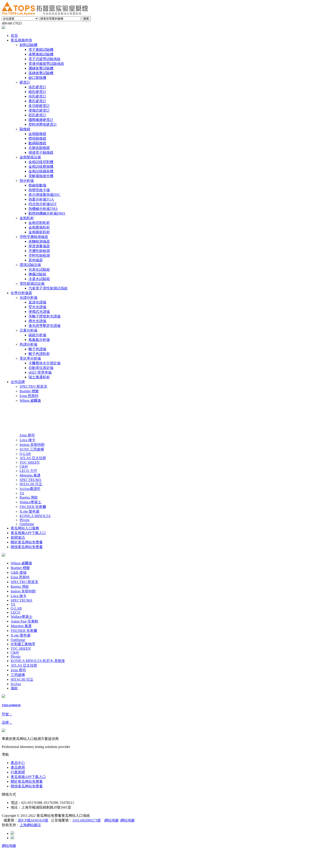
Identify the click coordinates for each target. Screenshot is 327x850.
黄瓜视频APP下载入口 (28, 777)
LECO (15, 612)
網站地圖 (111, 820)
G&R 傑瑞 (18, 572)
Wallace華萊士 (21, 617)
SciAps (16, 684)
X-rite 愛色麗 (20, 635)
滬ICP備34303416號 (33, 820)
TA (13, 604)
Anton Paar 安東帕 (24, 621)
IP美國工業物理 (23, 644)
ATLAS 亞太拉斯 (24, 665)
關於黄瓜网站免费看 (27, 781)
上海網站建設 (30, 825)
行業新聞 (18, 772)
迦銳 (14, 688)
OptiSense (18, 640)
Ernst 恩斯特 (20, 577)
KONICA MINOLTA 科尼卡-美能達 (38, 661)
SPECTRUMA (21, 600)
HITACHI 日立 (22, 679)
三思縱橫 (18, 675)
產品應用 (18, 767)
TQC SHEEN (21, 648)
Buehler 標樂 (20, 568)
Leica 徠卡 (18, 596)
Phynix (16, 656)
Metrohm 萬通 (21, 626)
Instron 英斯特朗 (23, 591)
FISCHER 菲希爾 (24, 631)
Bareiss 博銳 (20, 586)
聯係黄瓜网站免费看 (27, 786)
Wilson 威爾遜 (21, 563)
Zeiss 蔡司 (18, 670)
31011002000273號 (86, 820)
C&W (15, 652)
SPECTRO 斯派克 (24, 582)
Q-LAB (16, 608)
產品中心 (18, 763)
